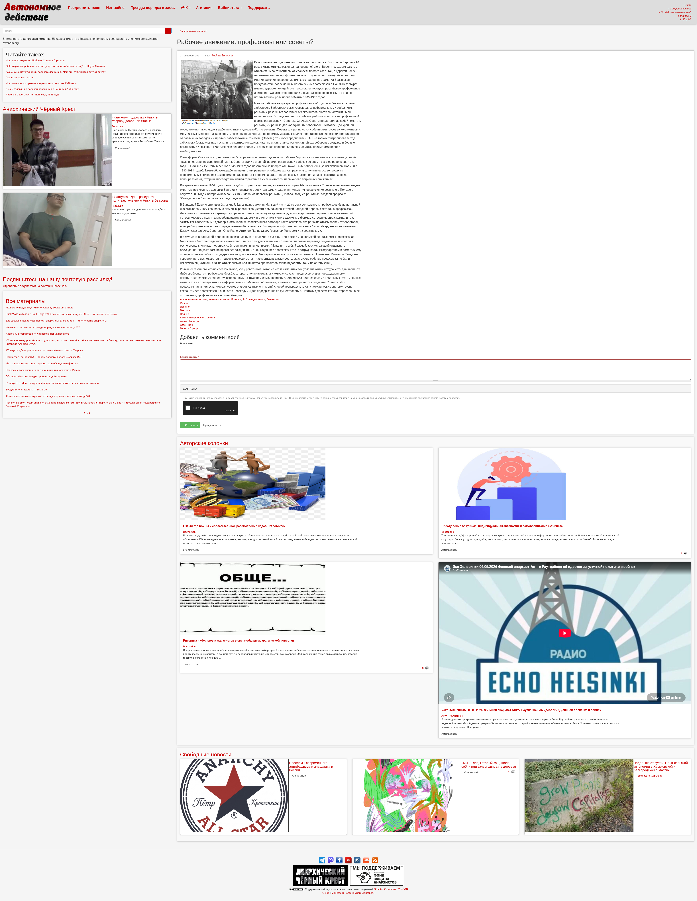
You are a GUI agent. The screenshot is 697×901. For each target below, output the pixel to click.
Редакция (117, 126)
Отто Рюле (186, 324)
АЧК (185, 7)
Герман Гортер (189, 328)
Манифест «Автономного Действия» (353, 892)
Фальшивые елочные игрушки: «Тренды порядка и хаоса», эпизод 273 (48, 396)
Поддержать (259, 7)
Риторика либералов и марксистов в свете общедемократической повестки (238, 640)
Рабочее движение (253, 299)
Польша (184, 314)
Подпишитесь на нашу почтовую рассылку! (57, 279)
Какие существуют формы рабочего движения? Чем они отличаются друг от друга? (56, 71)
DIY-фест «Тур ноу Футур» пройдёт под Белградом (36, 376)
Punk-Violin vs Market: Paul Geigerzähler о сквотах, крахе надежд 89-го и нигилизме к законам (61, 314)
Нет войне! (116, 7)
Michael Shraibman (223, 55)
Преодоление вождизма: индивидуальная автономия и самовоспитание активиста (502, 526)
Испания (185, 306)
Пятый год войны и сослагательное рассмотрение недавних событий (234, 526)
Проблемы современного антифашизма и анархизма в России (311, 766)
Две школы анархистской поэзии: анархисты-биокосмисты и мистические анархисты (56, 320)
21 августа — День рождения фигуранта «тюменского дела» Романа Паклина (52, 383)
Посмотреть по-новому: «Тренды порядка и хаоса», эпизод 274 (44, 357)
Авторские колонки (204, 443)
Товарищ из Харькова (649, 775)
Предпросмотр (212, 425)
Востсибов (189, 531)
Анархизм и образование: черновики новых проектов (37, 333)
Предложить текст (84, 7)
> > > (87, 413)
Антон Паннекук (189, 321)
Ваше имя (186, 343)
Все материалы (26, 301)
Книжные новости (219, 299)
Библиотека (229, 7)
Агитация (204, 7)
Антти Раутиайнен (452, 715)
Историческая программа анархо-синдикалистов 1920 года (41, 83)
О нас (325, 892)
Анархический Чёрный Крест (39, 108)
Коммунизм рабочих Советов (197, 317)
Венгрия (185, 310)
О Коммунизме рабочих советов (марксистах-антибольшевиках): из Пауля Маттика (55, 66)
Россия (184, 303)
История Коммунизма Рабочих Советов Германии (35, 60)
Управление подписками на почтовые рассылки (35, 286)
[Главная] (34, 12)
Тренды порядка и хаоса (153, 7)
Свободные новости (205, 754)
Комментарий (189, 357)
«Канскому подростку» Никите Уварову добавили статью (135, 119)
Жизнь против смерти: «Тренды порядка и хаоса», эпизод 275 (43, 327)
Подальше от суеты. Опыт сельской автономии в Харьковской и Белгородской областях (660, 766)
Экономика (273, 299)
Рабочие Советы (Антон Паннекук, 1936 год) (32, 94)
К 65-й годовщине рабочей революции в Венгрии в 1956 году (42, 89)
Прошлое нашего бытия (20, 77)
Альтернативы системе (193, 31)
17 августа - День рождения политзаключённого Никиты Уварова (140, 198)
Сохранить (191, 425)
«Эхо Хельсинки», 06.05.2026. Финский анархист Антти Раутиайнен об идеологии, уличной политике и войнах (521, 710)
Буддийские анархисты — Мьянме (26, 389)
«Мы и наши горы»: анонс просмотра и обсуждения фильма (42, 363)
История (236, 299)
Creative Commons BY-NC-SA (391, 889)
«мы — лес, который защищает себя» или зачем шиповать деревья (488, 764)
